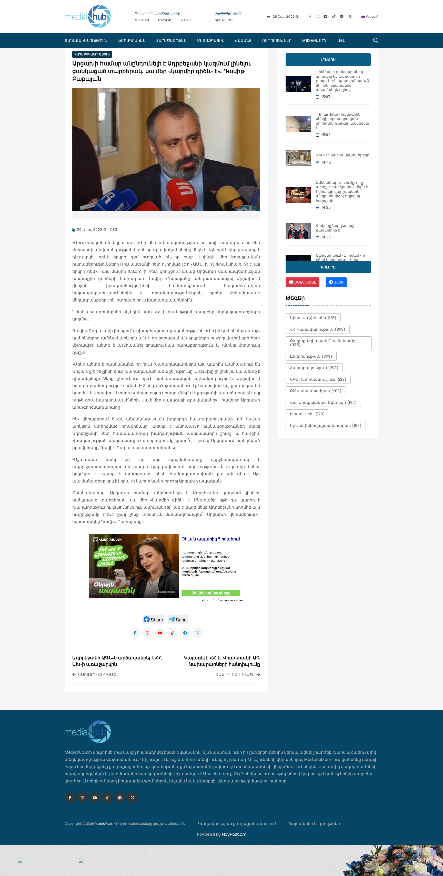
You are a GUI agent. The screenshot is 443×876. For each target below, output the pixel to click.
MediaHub (103, 823)
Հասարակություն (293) (314, 367)
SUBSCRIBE (305, 282)
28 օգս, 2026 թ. (286, 16)
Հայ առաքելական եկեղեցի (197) (323, 402)
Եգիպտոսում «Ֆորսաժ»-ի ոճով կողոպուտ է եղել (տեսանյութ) (340, 260)
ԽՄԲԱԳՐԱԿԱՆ (131, 40)
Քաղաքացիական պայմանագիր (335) (323, 342)
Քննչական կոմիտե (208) (315, 391)
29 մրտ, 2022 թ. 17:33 (97, 229)
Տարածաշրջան (171, 40)
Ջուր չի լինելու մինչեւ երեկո (342, 155)
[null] (154, 619)
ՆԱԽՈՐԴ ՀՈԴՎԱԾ (97, 674)
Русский (371, 16)
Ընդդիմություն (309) (311, 356)
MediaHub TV (314, 40)
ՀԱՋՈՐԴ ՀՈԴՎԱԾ (235, 674)
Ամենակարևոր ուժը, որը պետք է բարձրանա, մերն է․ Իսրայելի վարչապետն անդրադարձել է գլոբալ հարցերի (342, 191)
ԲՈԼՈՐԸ (328, 267)
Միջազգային (210, 40)
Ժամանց (243, 40)
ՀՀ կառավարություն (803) (317, 329)
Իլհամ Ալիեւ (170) (307, 414)
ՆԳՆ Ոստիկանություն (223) (318, 379)
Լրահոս (328, 59)
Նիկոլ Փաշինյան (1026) (313, 317)
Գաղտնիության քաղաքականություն (238, 824)
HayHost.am (234, 834)
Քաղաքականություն (86, 40)
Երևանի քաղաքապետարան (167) (325, 425)
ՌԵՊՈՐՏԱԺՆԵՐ (276, 40)
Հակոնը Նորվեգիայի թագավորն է (336, 228)
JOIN (338, 282)
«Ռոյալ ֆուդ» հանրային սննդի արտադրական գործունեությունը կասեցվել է (342, 121)
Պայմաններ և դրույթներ (314, 824)
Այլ (341, 40)
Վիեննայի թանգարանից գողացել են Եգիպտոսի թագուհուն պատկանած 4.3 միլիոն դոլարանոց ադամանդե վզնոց (342, 80)
